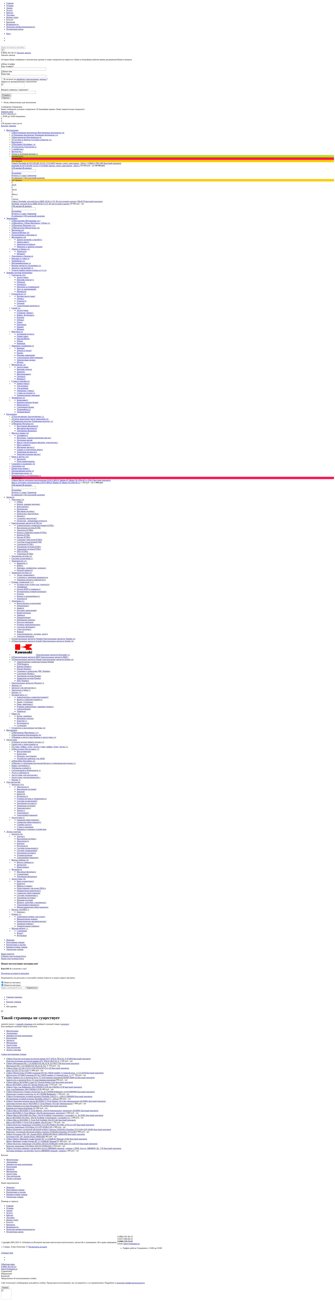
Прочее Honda (24, 669)
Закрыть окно (7, 112)
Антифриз (22, 435)
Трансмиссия (24, 808)
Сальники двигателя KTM (29, 539)
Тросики (22, 598)
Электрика (23, 813)
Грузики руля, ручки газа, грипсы (33, 584)
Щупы (20, 362)
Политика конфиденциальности (20, 27)
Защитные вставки (26, 244)
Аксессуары (22, 277)
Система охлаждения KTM (29, 542)
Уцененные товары (14, 949)
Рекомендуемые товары (16, 947)
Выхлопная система (26, 789)
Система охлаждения (27, 801)
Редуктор (22, 846)
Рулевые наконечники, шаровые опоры (35, 706)
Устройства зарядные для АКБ (31, 758)
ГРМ (20, 502)
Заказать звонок (24, 53)
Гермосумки (23, 336)
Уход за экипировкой (26, 289)
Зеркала (21, 791)
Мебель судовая (25, 886)
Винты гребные (25, 862)
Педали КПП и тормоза (29, 589)
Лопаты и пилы (24, 350)
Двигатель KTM (25, 530)
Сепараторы (23, 874)
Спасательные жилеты (28, 306)
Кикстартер (23, 506)
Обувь (21, 282)
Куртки (20, 317)
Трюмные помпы (25, 924)
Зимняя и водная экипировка (19, 1036)
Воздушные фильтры (27, 426)
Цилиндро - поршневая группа (32, 521)
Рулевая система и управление (32, 799)
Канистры (22, 754)
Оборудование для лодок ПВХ (31, 888)
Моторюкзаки (24, 374)
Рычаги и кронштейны (28, 596)
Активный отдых (25, 334)
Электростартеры (25, 636)
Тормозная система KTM (29, 549)
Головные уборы (25, 313)
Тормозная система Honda (29, 678)
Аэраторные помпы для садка (31, 916)
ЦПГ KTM (22, 551)
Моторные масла (26, 447)
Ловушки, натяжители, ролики (31, 568)
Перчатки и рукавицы (28, 287)
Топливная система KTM (29, 547)
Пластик (22, 721)
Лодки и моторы (13, 1050)
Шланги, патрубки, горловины (31, 902)
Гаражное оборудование (28, 820)
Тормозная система (26, 806)
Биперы (21, 348)
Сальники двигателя (27, 518)
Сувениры (22, 931)
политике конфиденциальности (130, 1283)
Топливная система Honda (29, 676)
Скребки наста (24, 824)
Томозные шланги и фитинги (31, 580)
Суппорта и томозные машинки (32, 577)
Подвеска (22, 796)
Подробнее (16, 173)
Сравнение (31, 175)
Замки (20, 608)
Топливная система (27, 803)
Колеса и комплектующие (30, 699)
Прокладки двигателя (28, 514)
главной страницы (24, 1024)
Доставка (10, 15)
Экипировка (11, 1033)
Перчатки (21, 324)
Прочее (21, 516)
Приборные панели (26, 620)
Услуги (9, 10)
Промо (20, 327)
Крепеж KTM (23, 535)
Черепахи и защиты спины (30, 247)
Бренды (9, 13)
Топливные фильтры (27, 431)
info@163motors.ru (131, 1244)
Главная (9, 3)
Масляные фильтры (27, 428)
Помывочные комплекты (29, 891)
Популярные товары (15, 942)
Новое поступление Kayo (12, 958)
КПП (20, 565)
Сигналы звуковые (26, 627)
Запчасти (22, 865)
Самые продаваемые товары (13, 1054)
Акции (9, 8)
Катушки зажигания (27, 610)
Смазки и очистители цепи (30, 449)
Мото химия (23, 445)
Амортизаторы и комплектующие (33, 697)
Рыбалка (21, 343)
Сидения (21, 725)
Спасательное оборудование (30, 357)
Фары (20, 632)
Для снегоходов (13, 1047)
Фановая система (25, 900)
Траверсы (21, 711)
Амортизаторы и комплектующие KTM (35, 525)
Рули (20, 594)
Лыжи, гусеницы (25, 702)
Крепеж (21, 843)
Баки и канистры (25, 881)
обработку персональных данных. (31, 79)
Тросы (21, 810)
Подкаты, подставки (27, 756)
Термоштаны (23, 412)
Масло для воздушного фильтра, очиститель (37, 442)
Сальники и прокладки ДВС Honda (33, 671)
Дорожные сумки (25, 390)
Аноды (21, 836)
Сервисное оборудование (29, 822)
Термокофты (24, 409)
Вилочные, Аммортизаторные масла (34, 438)
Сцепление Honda (26, 673)
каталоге (65, 1024)
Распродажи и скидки (16, 945)
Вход (8, 34)
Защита (21, 372)
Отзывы (9, 5)
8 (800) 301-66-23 (9, 53)
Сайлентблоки (24, 709)
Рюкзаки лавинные (26, 355)
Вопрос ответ (12, 17)
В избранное (17, 178)
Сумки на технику (26, 393)
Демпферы (22, 587)
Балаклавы (22, 400)
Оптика (21, 284)
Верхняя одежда (25, 280)
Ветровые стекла (25, 718)
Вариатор (22, 563)
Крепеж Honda (24, 666)
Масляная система (26, 511)
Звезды (21, 459)
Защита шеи (23, 242)
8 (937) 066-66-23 (125, 1239)
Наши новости (7, 954)
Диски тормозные (26, 575)
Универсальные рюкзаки (28, 395)
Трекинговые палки (26, 360)
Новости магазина (12, 982)
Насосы (21, 912)
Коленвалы (22, 509)
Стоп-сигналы (24, 629)
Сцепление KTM (25, 544)
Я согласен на (26, 79)
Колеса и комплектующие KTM (32, 532)
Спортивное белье (25, 407)
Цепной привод (25, 570)
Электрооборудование (27, 815)
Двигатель (23, 787)
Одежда (21, 301)
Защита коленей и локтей (29, 239)
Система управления (27, 850)
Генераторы (23, 606)
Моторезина (11, 1043)
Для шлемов (23, 388)
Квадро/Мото (23, 339)
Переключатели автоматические (31, 921)
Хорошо (5, 1288)
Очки (20, 322)
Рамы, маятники (25, 704)
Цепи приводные (26, 461)
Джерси (21, 251)
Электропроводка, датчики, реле (32, 634)
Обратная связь (8, 1264)
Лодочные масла (24, 440)
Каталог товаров (8, 126)
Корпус (21, 794)
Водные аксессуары (26, 296)
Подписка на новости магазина (15, 973)
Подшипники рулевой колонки (31, 591)
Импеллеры (23, 867)
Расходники (11, 1038)
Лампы (21, 615)
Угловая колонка (24, 855)
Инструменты (24, 751)
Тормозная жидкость (27, 452)
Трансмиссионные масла (29, 454)
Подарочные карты (14, 29)
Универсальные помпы (28, 926)
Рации (20, 353)
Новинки (10, 940)
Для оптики (22, 386)
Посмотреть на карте (37, 1247)
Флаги (20, 933)
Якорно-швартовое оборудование (32, 907)
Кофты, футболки (25, 315)
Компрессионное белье (27, 402)
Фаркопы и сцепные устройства (31, 829)
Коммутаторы (24, 613)
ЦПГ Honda (23, 681)
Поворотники (24, 617)
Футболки (22, 935)
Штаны (21, 254)
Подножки (23, 723)
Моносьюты (23, 405)
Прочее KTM (23, 537)
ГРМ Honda (23, 664)
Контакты (10, 22)
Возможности (12, 24)
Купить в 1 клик (19, 175)
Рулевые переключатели (28, 624)
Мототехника (12, 1031)
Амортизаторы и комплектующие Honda (35, 662)
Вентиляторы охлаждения (29, 603)
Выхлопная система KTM (29, 528)
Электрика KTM (25, 554)
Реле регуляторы (25, 622)
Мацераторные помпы (27, 919)
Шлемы (21, 291)
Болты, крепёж (24, 716)
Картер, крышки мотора (28, 504)
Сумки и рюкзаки (25, 827)
